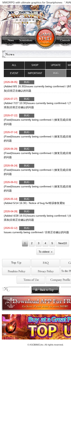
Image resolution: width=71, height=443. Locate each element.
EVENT (14, 73)
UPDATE (56, 65)
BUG (56, 73)
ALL (14, 65)
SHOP (34, 65)
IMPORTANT (35, 73)
